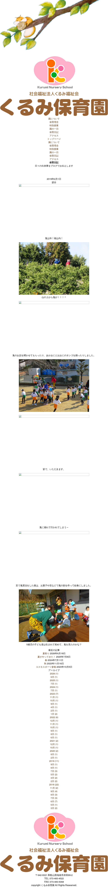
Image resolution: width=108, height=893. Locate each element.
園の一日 (54, 128)
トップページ (54, 138)
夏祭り (46, 653)
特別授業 (54, 125)
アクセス (54, 135)
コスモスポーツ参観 (46, 666)
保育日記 (54, 132)
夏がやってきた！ (47, 656)
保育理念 (54, 122)
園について (54, 118)
